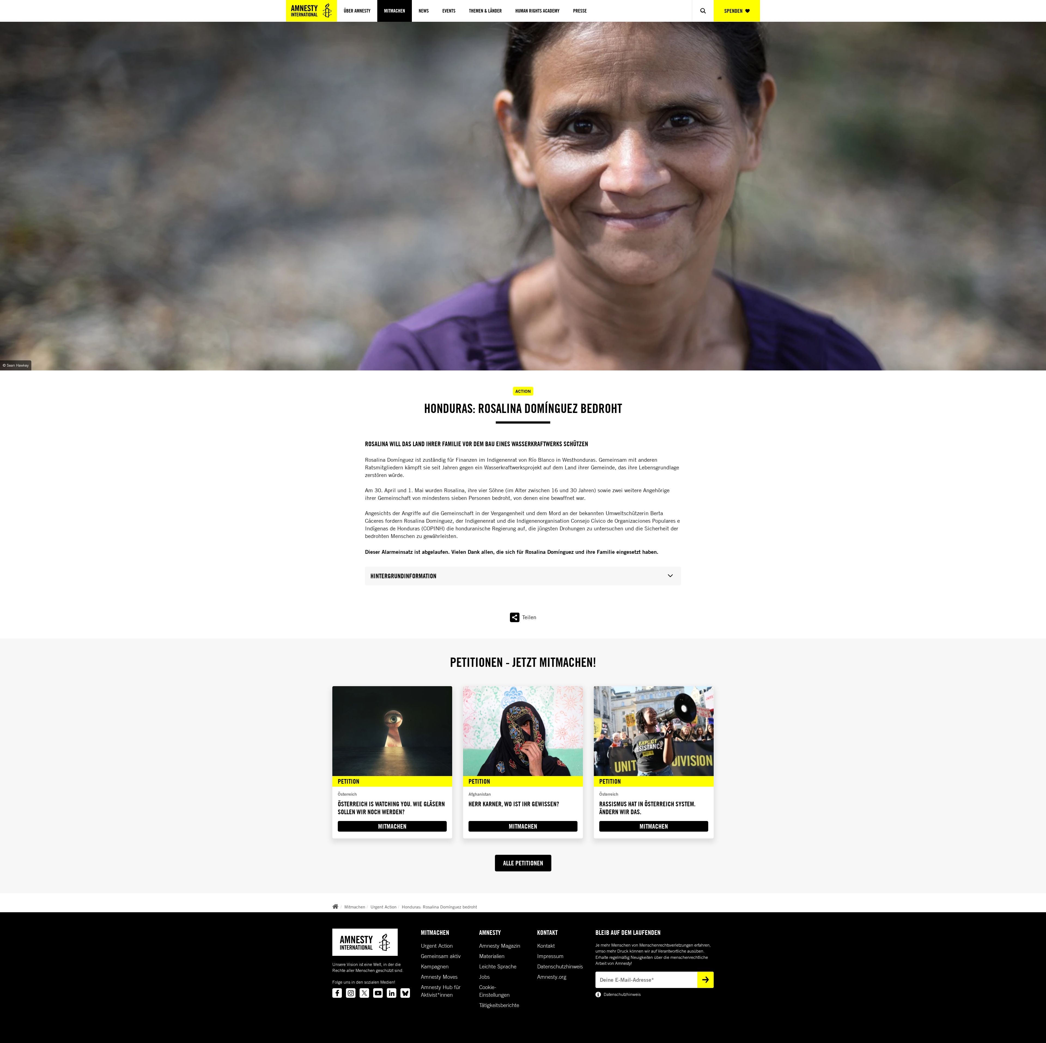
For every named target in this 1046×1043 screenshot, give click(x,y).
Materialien (491, 956)
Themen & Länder (485, 11)
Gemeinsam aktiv (441, 956)
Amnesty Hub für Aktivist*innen (441, 991)
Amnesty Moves (439, 977)
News (424, 11)
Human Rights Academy (537, 11)
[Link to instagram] (350, 993)
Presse (580, 11)
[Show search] (703, 11)
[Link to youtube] (378, 993)
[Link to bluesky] (405, 993)
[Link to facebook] (337, 993)
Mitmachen (394, 11)
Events (448, 11)
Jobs (484, 977)
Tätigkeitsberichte (499, 1005)
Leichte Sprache (497, 966)
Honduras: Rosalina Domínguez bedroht (439, 907)
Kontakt (546, 945)
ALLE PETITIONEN (523, 863)
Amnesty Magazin (499, 945)
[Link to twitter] (364, 993)
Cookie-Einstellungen (494, 991)
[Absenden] (705, 980)
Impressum (550, 956)
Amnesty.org (551, 977)
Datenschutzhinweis (560, 966)
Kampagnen (435, 966)
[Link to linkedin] (391, 993)
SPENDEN (733, 10)
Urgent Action (383, 907)
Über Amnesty (357, 11)
